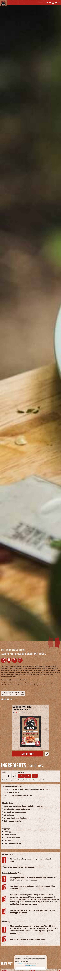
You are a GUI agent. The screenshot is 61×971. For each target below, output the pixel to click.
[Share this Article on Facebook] (8, 699)
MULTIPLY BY (21, 772)
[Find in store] (46, 754)
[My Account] (53, 3)
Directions (36, 766)
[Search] (47, 3)
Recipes (8, 650)
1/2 (21, 776)
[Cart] (56, 3)
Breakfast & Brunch (18, 650)
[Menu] (59, 3)
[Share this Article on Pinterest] (11, 699)
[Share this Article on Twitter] (14, 699)
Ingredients (13, 765)
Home (2, 650)
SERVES (4, 772)
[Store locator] (50, 3)
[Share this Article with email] (5, 699)
